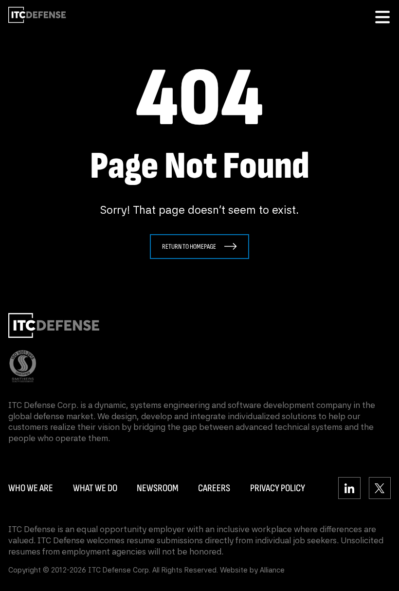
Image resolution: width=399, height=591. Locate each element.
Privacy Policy (277, 488)
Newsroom (158, 488)
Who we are (30, 488)
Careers (214, 488)
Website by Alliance (252, 570)
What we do (95, 488)
